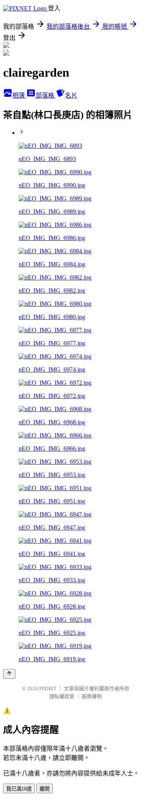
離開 (44, 789)
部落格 (46, 95)
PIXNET (48, 688)
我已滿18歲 (19, 789)
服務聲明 (92, 696)
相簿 (19, 95)
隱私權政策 (61, 696)
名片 (71, 95)
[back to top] (9, 674)
